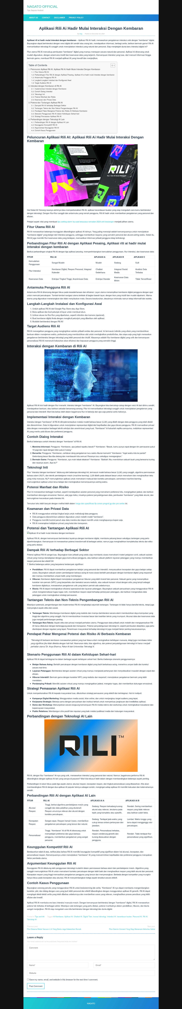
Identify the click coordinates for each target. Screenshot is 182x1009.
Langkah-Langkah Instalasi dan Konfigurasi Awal (53, 80)
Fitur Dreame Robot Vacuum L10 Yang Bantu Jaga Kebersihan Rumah (54, 927)
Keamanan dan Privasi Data (45, 99)
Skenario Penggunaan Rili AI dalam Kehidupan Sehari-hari (57, 113)
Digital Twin (87, 916)
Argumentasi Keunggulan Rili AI (47, 127)
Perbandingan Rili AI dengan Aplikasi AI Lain (52, 122)
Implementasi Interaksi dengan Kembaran (50, 88)
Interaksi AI (111, 916)
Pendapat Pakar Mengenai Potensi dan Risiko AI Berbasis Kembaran (61, 111)
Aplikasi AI (68, 916)
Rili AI (145, 916)
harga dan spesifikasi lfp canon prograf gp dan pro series (100, 503)
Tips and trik (40, 916)
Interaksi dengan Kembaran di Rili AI (46, 86)
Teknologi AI (32, 919)
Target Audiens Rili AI (43, 83)
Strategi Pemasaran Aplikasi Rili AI (48, 116)
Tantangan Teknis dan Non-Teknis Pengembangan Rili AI (56, 108)
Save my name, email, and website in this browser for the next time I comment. (63, 979)
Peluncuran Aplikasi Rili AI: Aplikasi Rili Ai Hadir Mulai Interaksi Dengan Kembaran (65, 69)
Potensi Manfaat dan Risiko (45, 97)
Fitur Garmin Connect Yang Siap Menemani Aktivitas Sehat (132, 927)
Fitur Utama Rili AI (42, 72)
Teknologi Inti (40, 94)
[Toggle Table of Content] (111, 65)
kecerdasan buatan (124, 916)
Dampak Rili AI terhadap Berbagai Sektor (50, 105)
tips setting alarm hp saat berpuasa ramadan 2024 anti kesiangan (85, 221)
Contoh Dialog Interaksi (43, 91)
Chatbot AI (78, 916)
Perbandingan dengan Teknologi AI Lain (48, 119)
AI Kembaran (58, 916)
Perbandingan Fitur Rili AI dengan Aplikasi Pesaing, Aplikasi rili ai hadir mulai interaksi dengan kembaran (74, 74)
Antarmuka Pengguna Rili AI (45, 77)
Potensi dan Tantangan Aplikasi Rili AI (47, 102)
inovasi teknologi (99, 916)
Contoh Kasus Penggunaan (45, 130)
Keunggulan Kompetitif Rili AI (46, 125)
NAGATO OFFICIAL (42, 7)
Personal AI (137, 916)
